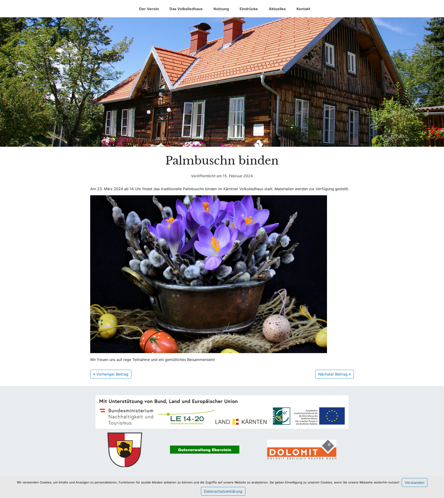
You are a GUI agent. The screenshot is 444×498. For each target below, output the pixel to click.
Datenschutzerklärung (223, 491)
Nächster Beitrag (333, 374)
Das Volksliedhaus (186, 8)
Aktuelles (277, 8)
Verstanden (414, 482)
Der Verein (149, 8)
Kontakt (303, 8)
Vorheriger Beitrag (111, 374)
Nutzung (221, 8)
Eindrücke (249, 8)
